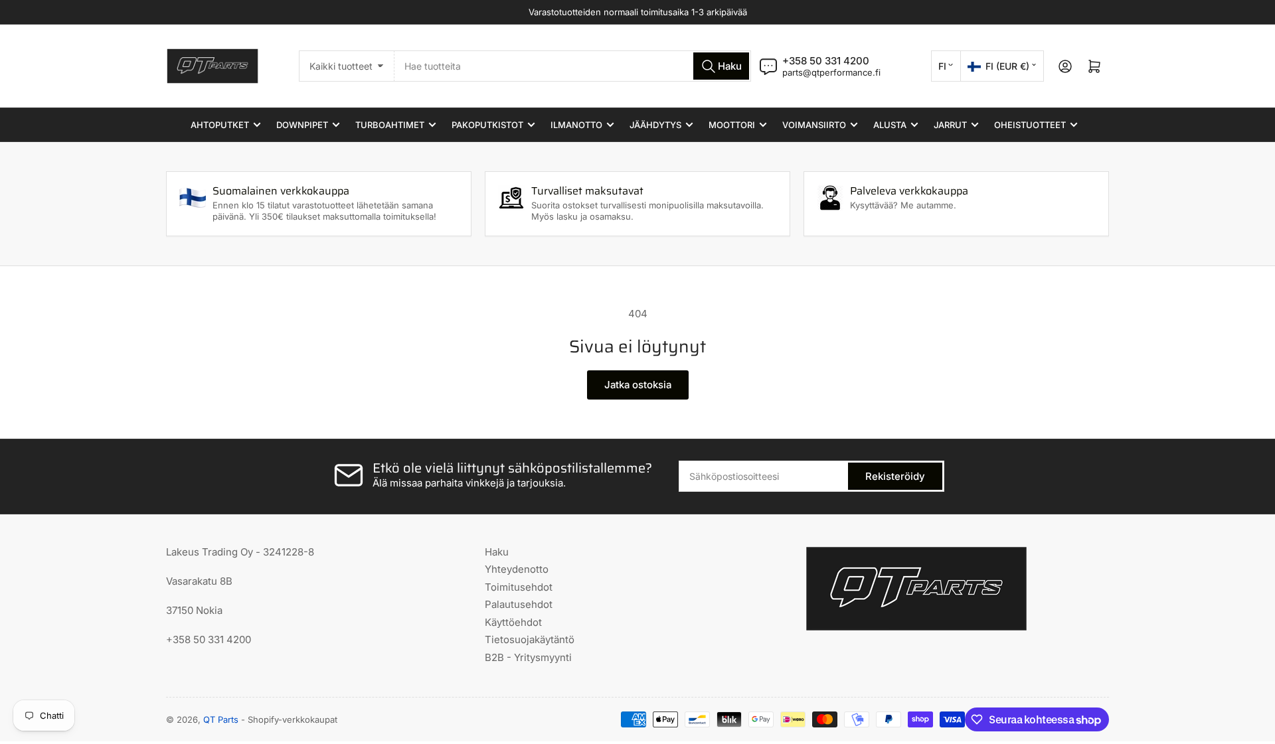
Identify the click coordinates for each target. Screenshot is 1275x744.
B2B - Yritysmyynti (528, 657)
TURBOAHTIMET (389, 124)
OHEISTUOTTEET (1030, 124)
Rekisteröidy (895, 476)
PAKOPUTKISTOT (487, 124)
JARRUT (950, 124)
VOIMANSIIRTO (814, 124)
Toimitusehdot (518, 587)
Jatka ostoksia (637, 384)
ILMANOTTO (576, 124)
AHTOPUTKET (220, 124)
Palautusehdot (518, 604)
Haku (497, 552)
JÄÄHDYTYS (655, 124)
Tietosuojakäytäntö (529, 639)
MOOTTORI (732, 124)
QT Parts (220, 719)
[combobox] (572, 66)
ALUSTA (889, 124)
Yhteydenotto (517, 569)
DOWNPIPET (302, 124)
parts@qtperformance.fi (831, 72)
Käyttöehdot (513, 622)
